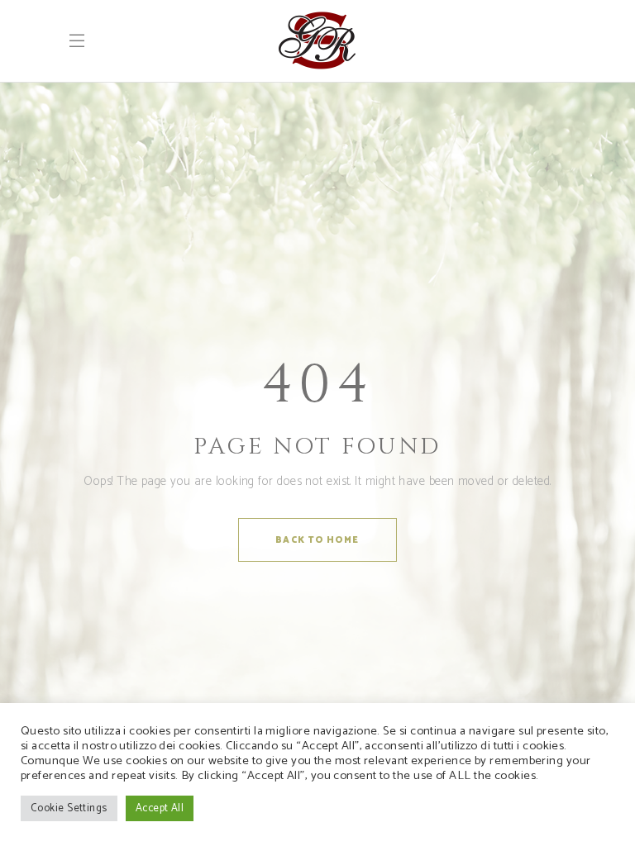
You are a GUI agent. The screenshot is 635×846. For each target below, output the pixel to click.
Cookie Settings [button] (69, 808)
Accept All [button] (160, 808)
